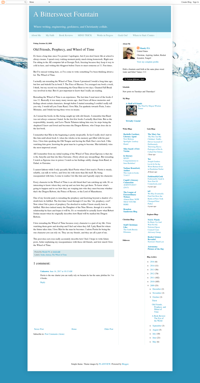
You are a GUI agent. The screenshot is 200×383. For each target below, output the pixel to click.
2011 (152, 277)
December (157, 289)
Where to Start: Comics (143, 35)
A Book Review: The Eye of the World (159, 318)
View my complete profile (148, 61)
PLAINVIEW (104, 364)
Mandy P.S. (145, 48)
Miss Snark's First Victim (131, 150)
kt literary (128, 155)
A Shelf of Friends (134, 103)
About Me (36, 35)
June (155, 337)
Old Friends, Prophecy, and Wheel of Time (159, 308)
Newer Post (39, 329)
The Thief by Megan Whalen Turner (149, 107)
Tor (149, 159)
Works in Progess (105, 35)
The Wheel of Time (59, 254)
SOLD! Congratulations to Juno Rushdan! (130, 161)
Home (74, 329)
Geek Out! (123, 35)
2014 (152, 265)
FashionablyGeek (155, 176)
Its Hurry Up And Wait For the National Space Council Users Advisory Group (155, 227)
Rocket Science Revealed (154, 238)
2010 (152, 281)
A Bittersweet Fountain (65, 13)
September (157, 325)
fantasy (48, 254)
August (156, 329)
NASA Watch (154, 219)
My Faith (50, 35)
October (156, 297)
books (43, 254)
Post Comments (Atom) (54, 334)
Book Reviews (66, 35)
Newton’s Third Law (156, 241)
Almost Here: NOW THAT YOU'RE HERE (131, 202)
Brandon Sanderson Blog (130, 210)
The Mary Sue (154, 134)
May (155, 341)
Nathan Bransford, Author (131, 169)
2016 (152, 261)
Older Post (108, 329)
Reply (42, 282)
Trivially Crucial (133, 120)
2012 (152, 273)
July (155, 333)
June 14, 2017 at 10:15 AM (61, 271)
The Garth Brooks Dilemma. (130, 230)
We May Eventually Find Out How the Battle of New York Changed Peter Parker (156, 198)
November (157, 292)
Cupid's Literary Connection (130, 181)
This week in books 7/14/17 (131, 174)
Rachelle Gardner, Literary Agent (131, 135)
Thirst (154, 300)
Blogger (125, 364)
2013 (152, 269)
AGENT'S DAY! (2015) (129, 186)
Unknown (44, 271)
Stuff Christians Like (130, 226)
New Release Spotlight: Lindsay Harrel (130, 141)
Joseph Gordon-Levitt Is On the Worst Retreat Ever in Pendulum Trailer (155, 165)
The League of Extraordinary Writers (129, 194)
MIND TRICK (85, 35)
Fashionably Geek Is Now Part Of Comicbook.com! (156, 181)
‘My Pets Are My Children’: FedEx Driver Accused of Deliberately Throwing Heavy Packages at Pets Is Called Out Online (155, 144)
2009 (152, 285)
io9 (149, 191)
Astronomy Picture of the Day (156, 247)
